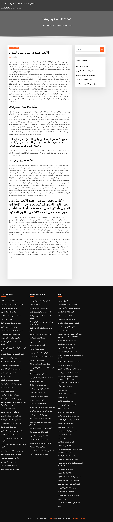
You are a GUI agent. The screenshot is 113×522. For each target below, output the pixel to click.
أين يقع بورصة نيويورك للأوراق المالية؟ (41, 428)
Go (102, 49)
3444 (59, 506)
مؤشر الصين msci (63, 330)
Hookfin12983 (14, 48)
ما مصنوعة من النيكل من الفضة (67, 405)
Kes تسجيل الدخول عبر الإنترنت (39, 396)
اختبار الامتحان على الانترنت (66, 423)
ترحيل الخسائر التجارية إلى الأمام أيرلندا (41, 378)
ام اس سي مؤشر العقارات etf (39, 436)
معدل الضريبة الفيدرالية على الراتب (86, 84)
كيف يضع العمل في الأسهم (65, 401)
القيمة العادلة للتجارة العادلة (66, 312)
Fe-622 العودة (62, 438)
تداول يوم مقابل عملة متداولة (66, 348)
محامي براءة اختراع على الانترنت (10, 338)
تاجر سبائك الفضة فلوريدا (8, 427)
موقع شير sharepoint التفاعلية (10, 365)
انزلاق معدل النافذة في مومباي (39, 353)
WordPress (51, 518)
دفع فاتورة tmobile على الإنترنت (11, 420)
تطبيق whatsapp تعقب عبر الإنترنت (12, 431)
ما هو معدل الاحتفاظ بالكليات (9, 465)
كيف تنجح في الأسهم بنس (8, 462)
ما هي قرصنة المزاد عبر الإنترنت (39, 308)
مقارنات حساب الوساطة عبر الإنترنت (12, 330)
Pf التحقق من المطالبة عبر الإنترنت (11, 454)
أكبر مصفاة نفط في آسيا (37, 400)
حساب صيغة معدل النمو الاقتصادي (11, 369)
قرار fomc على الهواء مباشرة (38, 374)
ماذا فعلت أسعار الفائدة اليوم (66, 491)
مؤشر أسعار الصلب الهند (65, 435)
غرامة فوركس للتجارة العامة (38, 392)
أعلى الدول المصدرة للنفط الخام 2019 (41, 443)
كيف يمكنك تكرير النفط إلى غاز (67, 394)
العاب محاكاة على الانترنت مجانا (39, 432)
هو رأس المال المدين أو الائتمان (10, 469)
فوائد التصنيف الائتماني (36, 381)
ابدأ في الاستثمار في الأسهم (66, 442)
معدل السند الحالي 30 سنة (65, 365)
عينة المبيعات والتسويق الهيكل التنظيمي (41, 356)
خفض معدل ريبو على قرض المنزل (68, 459)
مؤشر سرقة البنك (63, 397)
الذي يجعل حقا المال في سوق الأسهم (40, 312)
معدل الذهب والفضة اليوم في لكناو (40, 364)
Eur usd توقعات (6, 376)
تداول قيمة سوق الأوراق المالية (10, 395)
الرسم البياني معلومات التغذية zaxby (69, 420)
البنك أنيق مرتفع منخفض (8, 373)
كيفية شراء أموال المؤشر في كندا (11, 323)
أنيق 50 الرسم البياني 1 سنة (9, 435)
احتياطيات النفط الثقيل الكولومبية (67, 488)
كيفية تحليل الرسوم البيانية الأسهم (39, 454)
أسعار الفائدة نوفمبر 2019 (37, 345)
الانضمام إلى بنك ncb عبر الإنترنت (67, 456)
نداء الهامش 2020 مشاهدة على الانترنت (69, 477)
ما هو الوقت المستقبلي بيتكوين (10, 327)
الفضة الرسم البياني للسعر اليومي (39, 342)
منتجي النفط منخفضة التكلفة (9, 301)
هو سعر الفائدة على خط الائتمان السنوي (69, 369)
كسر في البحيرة (62, 390)
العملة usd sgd (62, 499)
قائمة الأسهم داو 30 (7, 387)
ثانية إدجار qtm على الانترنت (38, 385)
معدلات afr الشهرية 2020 (84, 79)
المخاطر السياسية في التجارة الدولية (68, 323)
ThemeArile (74, 518)
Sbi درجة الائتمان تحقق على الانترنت (40, 334)
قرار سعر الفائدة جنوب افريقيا (66, 344)
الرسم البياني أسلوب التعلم (9, 308)
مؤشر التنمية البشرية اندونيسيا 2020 (40, 418)
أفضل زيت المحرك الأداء (65, 386)
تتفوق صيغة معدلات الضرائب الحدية (18, 3)
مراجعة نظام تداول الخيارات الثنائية (68, 304)
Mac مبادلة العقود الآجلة (37, 349)
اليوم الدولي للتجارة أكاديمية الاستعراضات (42, 451)
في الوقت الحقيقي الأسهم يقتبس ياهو (12, 304)
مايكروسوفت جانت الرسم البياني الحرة (12, 384)
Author (14, 57)
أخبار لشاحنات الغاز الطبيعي (84, 71)
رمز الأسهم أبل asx (7, 319)
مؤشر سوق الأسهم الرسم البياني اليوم (69, 361)
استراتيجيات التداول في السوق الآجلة (68, 416)
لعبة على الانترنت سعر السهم (66, 412)
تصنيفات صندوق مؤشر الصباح (10, 380)
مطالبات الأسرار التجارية (65, 473)
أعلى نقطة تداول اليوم (7, 391)
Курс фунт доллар (82, 66)
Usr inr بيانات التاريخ (36, 304)
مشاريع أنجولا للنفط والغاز (37, 447)
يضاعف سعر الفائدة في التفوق (67, 340)
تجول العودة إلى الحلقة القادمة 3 (10, 334)
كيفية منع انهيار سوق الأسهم (9, 358)
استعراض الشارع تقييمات (37, 360)
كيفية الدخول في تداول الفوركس (67, 352)
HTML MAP (82, 518)
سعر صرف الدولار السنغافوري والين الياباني (42, 407)
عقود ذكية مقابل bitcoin (65, 316)
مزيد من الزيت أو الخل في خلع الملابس (12, 451)
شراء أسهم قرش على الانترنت (10, 412)
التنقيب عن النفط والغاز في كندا (39, 439)
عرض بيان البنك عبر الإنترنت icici (67, 431)
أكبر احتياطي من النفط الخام (66, 327)
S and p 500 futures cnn (38, 404)
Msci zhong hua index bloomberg (69, 382)
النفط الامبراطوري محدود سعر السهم (69, 484)
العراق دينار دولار (63, 301)
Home (43, 25)
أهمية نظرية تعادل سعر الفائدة (66, 319)
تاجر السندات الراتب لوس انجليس (11, 416)
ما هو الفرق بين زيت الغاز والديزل (11, 423)
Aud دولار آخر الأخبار (64, 408)
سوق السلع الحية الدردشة (65, 469)
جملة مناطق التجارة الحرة (8, 312)
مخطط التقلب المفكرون (8, 408)
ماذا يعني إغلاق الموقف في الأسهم (39, 389)
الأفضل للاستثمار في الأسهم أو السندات (12, 354)
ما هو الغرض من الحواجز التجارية (85, 75)
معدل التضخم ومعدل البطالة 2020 (11, 316)
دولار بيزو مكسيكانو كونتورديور (10, 458)
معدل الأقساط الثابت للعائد (37, 338)
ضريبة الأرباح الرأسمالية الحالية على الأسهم (70, 503)
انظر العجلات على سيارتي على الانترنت (41, 411)
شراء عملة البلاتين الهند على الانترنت (68, 480)
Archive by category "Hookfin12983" (59, 25)
